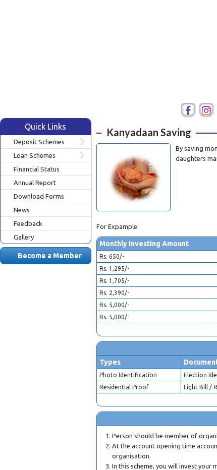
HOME (83, 71)
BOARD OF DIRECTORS (114, 90)
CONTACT (190, 90)
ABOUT (122, 71)
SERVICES (167, 71)
